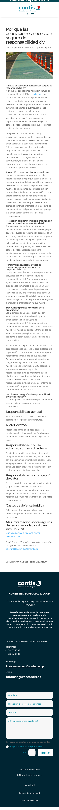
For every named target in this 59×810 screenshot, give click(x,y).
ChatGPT (10, 549)
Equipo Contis (16, 47)
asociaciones (37, 94)
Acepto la (26, 746)
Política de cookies (29, 800)
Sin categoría (45, 47)
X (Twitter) (25, 549)
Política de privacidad (31, 746)
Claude (17, 549)
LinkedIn (34, 549)
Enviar (45, 752)
